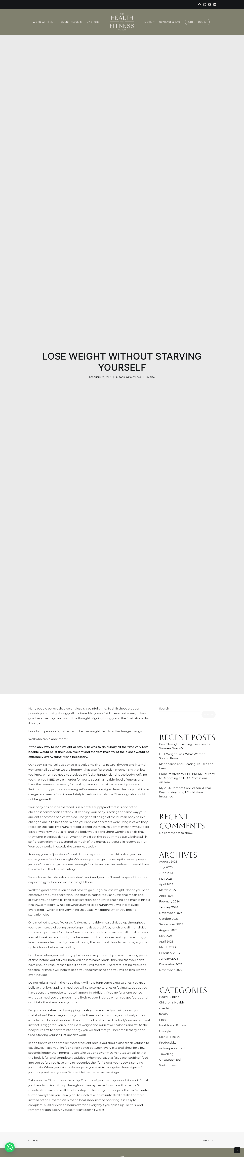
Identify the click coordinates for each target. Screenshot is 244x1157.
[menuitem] (199, 4)
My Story (93, 22)
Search (164, 708)
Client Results (71, 22)
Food (122, 377)
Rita (152, 377)
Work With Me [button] (43, 22)
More (148, 22)
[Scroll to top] (237, 1150)
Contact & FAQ (169, 22)
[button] (199, 4)
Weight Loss (133, 377)
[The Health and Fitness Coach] (122, 22)
